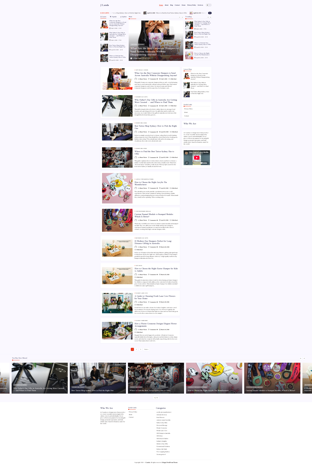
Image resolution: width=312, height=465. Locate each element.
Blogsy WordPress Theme (170, 462)
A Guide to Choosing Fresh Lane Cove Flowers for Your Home (155, 297)
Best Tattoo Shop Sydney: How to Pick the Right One (117, 46)
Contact (186, 116)
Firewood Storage (162, 425)
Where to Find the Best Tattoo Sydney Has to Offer (117, 56)
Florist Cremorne (162, 428)
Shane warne (138, 58)
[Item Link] (104, 24)
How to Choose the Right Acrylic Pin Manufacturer (147, 13)
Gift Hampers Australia (163, 433)
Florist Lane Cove (162, 430)
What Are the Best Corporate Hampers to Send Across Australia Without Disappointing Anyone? (117, 23)
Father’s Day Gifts (162, 422)
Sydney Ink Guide (162, 449)
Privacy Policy (188, 109)
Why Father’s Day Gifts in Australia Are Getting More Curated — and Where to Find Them (117, 35)
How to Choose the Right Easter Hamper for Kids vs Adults (156, 269)
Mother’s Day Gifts (162, 444)
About (186, 112)
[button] (209, 5)
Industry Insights (162, 441)
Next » (146, 349)
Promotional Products (163, 446)
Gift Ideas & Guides (162, 438)
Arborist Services (162, 415)
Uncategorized (161, 454)
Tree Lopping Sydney (163, 451)
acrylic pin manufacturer (164, 412)
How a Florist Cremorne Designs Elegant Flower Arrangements (156, 324)
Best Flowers (160, 417)
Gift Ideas (159, 436)
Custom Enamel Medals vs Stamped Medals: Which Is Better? (195, 13)
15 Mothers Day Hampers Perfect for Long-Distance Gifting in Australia (153, 242)
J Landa (104, 5)
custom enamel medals (163, 420)
